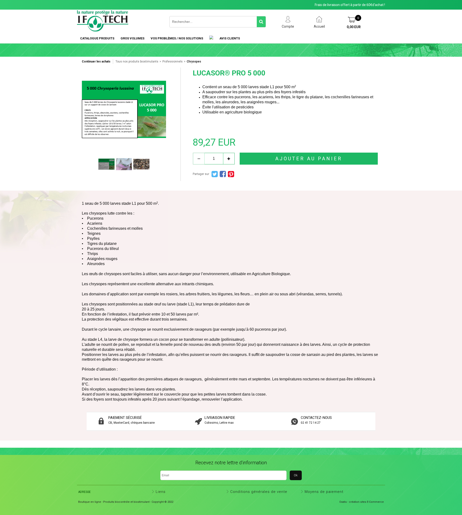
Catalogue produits (97, 38)
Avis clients (229, 38)
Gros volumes (132, 38)
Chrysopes (194, 61)
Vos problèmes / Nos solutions (177, 38)
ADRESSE (84, 492)
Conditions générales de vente (258, 492)
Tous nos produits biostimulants (137, 61)
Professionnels (172, 61)
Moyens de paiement (324, 492)
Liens (161, 492)
